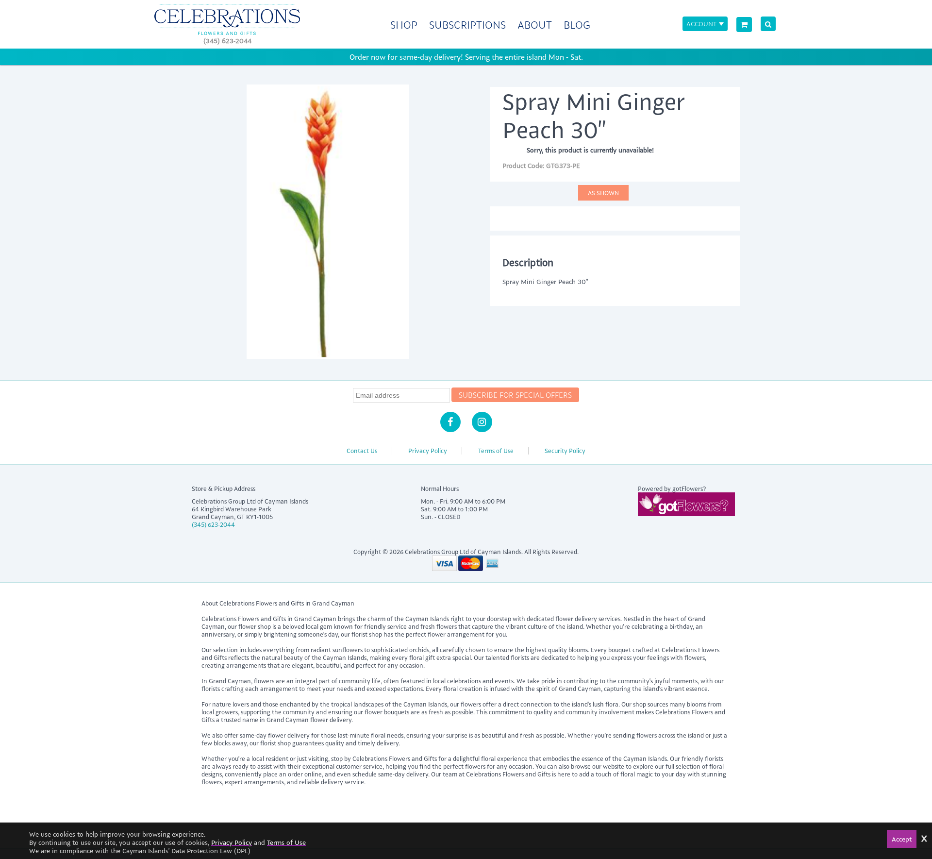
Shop (403, 24)
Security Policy (565, 451)
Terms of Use (496, 451)
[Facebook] (450, 422)
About (534, 24)
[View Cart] (744, 24)
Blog (577, 24)
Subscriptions (467, 24)
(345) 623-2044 (227, 40)
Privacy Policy (427, 451)
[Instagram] (482, 422)
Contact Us (362, 451)
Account (701, 23)
